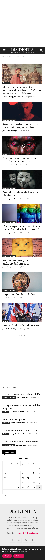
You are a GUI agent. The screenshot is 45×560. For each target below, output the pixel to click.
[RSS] (19, 540)
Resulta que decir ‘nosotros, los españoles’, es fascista (20, 126)
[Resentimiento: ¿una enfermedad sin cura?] (22, 247)
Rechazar (19, 556)
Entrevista (6, 83)
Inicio (4, 56)
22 (34, 482)
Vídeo (5, 154)
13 (23, 477)
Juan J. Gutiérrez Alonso (18, 434)
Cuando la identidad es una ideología (20, 194)
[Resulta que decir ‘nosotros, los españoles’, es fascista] (22, 111)
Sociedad (6, 423)
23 (39, 482)
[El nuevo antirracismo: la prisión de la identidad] (22, 145)
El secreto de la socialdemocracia (20, 441)
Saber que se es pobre (14, 419)
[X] (25, 540)
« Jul (4, 495)
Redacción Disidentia (10, 165)
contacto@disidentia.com (28, 533)
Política (5, 321)
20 (23, 482)
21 (28, 482)
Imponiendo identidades (18, 294)
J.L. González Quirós (17, 411)
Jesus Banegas (7, 267)
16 (39, 477)
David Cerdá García (18, 423)
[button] (4, 50)
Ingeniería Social (8, 445)
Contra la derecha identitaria (21, 325)
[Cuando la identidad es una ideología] (22, 179)
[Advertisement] (22, 23)
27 (23, 487)
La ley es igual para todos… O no (20, 430)
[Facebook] (12, 540)
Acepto (7, 556)
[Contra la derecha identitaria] (22, 312)
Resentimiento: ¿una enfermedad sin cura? (16, 262)
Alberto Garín (7, 298)
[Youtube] (32, 540)
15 (33, 477)
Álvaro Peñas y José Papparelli (13, 97)
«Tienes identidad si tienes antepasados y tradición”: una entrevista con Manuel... (22, 90)
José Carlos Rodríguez (10, 131)
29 (34, 487)
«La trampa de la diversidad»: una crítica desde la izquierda (21, 228)
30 (39, 487)
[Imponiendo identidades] (22, 282)
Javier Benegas (22, 397)
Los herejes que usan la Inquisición (21, 394)
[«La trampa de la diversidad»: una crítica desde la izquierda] (22, 213)
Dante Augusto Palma (10, 199)
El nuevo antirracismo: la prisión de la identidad (19, 160)
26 (18, 487)
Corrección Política (9, 120)
